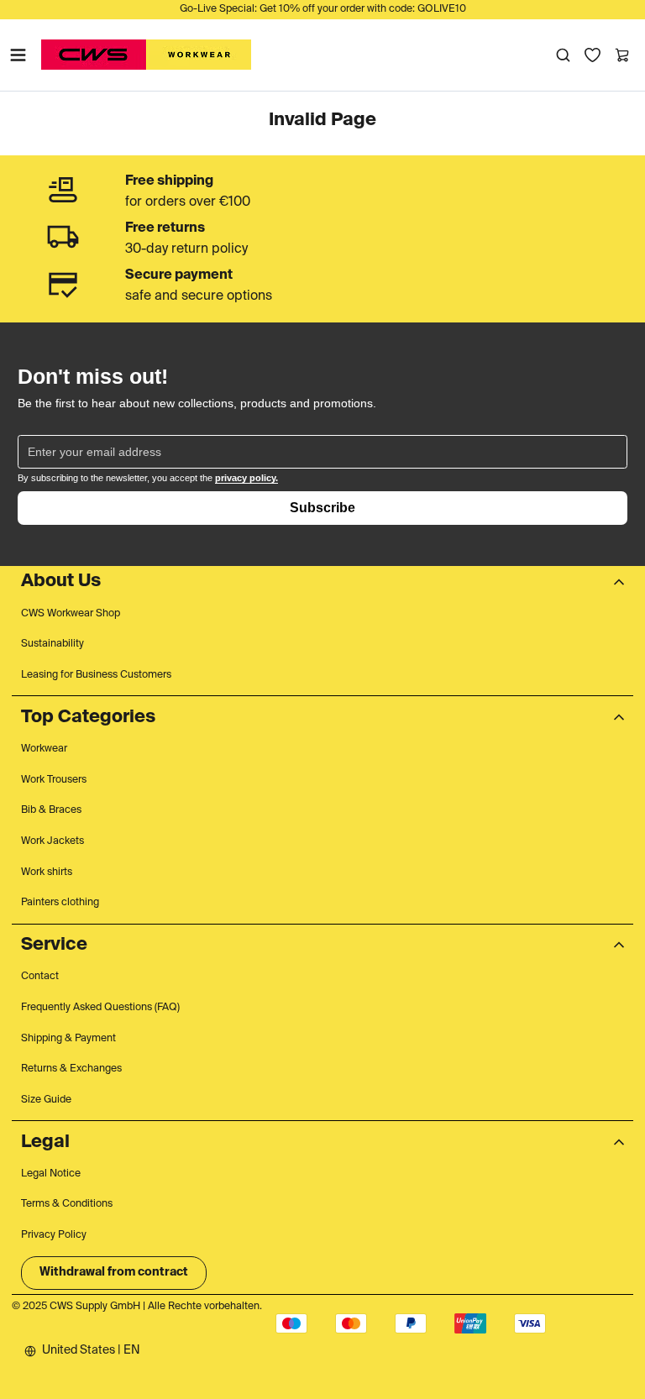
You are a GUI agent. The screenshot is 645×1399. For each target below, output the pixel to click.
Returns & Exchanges (71, 1069)
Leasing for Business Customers (96, 675)
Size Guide (46, 1100)
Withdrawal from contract (113, 1272)
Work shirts (46, 872)
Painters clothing (60, 903)
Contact (40, 977)
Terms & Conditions (67, 1204)
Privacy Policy (54, 1235)
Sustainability (52, 644)
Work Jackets (52, 841)
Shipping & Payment (68, 1039)
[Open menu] (18, 54)
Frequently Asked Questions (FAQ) (100, 1008)
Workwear (44, 749)
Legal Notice (51, 1174)
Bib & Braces (51, 810)
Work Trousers (54, 780)
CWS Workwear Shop (70, 614)
